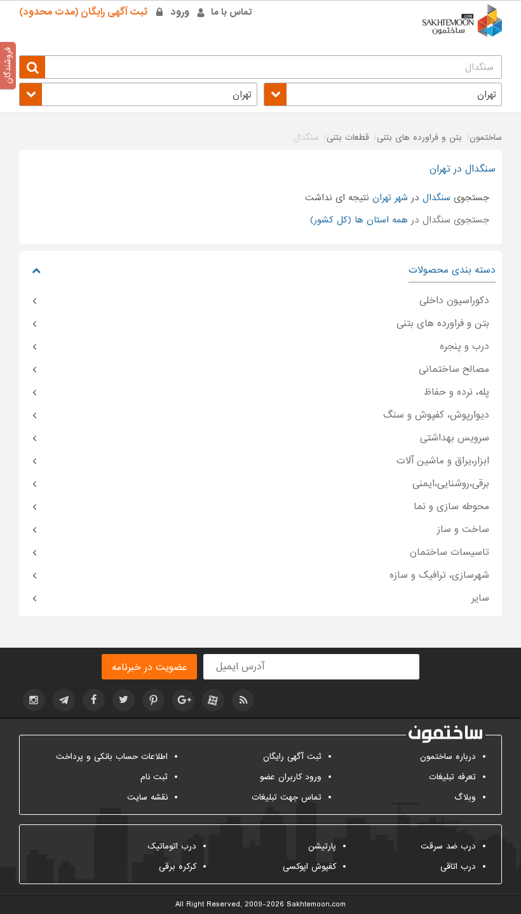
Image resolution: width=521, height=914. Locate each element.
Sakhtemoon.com (316, 904)
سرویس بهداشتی (454, 438)
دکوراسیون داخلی (454, 300)
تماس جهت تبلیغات (286, 797)
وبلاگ (465, 797)
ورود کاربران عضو (290, 777)
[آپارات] (213, 700)
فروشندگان (8, 65)
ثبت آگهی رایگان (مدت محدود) (83, 12)
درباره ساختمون (448, 757)
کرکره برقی (177, 867)
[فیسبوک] (94, 700)
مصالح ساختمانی (454, 369)
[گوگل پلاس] (183, 700)
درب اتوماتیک (171, 846)
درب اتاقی (458, 867)
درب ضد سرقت (448, 846)
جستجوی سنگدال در (399, 220)
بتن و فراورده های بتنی (442, 323)
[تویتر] (123, 700)
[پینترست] (153, 700)
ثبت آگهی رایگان (292, 757)
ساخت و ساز (463, 529)
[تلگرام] (64, 700)
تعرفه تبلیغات (452, 777)
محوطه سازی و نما (451, 506)
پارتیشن (322, 846)
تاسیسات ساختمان (449, 552)
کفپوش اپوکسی (309, 867)
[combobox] (383, 94)
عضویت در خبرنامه (149, 667)
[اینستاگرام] (34, 700)
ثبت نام (154, 777)
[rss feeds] (243, 700)
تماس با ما (231, 12)
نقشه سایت (147, 797)
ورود (180, 12)
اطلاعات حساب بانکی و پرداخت (112, 757)
